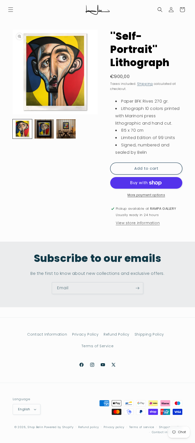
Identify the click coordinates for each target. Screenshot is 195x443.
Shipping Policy (149, 334)
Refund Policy (116, 334)
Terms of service (141, 427)
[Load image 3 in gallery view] (66, 129)
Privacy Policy (85, 334)
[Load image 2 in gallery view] (44, 129)
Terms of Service (98, 346)
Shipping (145, 84)
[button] (10, 9)
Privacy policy (114, 427)
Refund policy (88, 427)
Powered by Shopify (59, 427)
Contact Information (47, 334)
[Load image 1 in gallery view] (22, 129)
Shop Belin (35, 427)
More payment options (146, 195)
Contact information (167, 432)
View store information (138, 222)
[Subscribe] (137, 288)
